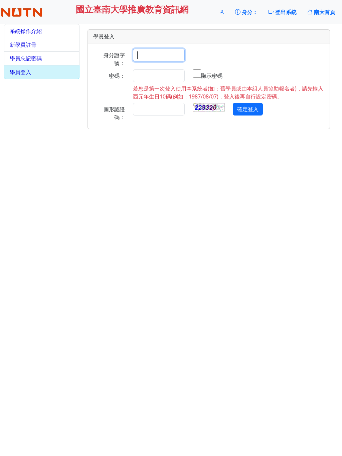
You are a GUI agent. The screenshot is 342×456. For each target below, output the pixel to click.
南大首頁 (324, 12)
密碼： (117, 75)
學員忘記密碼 (26, 58)
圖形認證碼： (114, 113)
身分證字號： (114, 59)
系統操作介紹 (26, 31)
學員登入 (20, 72)
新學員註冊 (23, 44)
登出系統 (285, 12)
